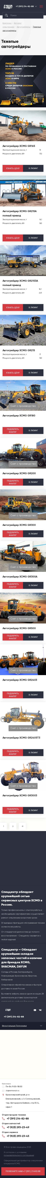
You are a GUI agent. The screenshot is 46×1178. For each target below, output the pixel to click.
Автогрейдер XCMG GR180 (19, 415)
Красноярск (36, 6)
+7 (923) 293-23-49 (18, 1127)
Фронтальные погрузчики (14, 1026)
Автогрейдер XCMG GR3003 (20, 795)
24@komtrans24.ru (12, 1091)
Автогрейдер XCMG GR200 (19, 473)
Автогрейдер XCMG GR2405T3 (21, 737)
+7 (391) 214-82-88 (25, 6)
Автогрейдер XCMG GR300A (20, 576)
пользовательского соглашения (19, 1155)
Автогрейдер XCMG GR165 (19, 145)
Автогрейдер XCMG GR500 (19, 628)
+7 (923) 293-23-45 (18, 1136)
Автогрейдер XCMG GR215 (19, 350)
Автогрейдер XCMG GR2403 (20, 679)
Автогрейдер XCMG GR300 (19, 524)
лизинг (33, 168)
